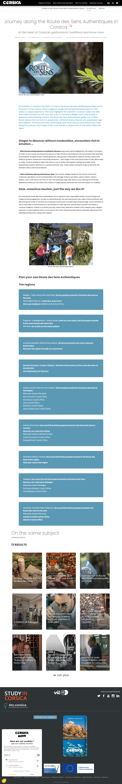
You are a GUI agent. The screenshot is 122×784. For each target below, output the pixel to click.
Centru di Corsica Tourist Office (36, 437)
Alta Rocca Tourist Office (34, 399)
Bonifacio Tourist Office (33, 405)
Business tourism (96, 3)
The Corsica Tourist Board (72, 777)
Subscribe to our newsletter (45, 717)
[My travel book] (117, 3)
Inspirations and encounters (52, 37)
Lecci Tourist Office (31, 402)
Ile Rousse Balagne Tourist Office (37, 488)
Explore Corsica (45, 3)
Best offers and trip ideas (63, 3)
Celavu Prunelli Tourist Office (36, 516)
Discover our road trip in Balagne (38, 482)
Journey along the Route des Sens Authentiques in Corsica (86, 37)
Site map (97, 777)
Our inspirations (34, 37)
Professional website (57, 777)
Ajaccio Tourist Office (33, 519)
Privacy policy (18, 777)
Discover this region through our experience (43, 348)
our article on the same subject (45, 326)
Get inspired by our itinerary (36, 371)
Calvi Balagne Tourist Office (35, 491)
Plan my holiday (81, 3)
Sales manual (45, 777)
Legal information (87, 777)
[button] (113, 3)
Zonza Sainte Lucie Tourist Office (37, 408)
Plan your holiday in (32, 304)
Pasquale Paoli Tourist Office (35, 440)
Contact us (105, 777)
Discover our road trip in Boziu (36, 431)
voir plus (62, 675)
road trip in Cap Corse (51, 301)
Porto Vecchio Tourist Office (35, 396)
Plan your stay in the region (35, 462)
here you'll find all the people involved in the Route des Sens (58, 479)
